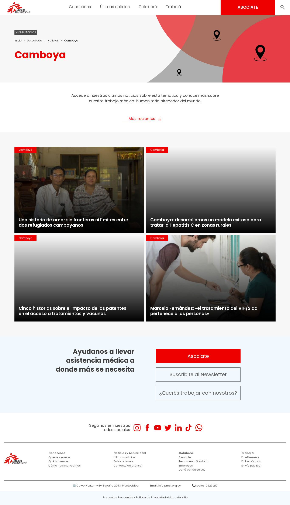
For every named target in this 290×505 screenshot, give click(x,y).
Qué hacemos (58, 461)
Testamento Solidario (193, 461)
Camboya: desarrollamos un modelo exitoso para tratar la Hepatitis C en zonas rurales (205, 222)
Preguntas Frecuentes (118, 497)
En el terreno (250, 457)
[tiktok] (188, 427)
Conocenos (56, 453)
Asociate (198, 356)
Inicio (18, 40)
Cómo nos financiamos (64, 466)
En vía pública (250, 466)
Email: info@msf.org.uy (165, 486)
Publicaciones (123, 461)
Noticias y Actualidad (130, 453)
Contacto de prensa (128, 466)
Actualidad (34, 40)
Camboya (25, 150)
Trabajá (247, 453)
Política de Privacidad (151, 497)
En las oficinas (251, 461)
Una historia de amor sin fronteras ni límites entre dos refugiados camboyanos (73, 222)
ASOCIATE (248, 7)
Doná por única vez (192, 470)
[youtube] (157, 427)
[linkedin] (178, 427)
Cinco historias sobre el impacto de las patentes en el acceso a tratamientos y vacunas (72, 311)
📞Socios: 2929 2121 (205, 486)
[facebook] (147, 427)
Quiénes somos (59, 457)
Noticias (53, 40)
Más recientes (142, 118)
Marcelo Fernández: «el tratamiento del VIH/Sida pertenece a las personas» (204, 311)
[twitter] (167, 427)
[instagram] (137, 427)
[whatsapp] (198, 427)
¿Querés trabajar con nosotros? (198, 393)
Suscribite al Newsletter (198, 374)
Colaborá (186, 453)
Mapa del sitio (178, 497)
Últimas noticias (124, 457)
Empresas (186, 466)
